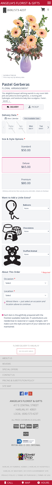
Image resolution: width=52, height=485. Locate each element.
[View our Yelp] (30, 394)
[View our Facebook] (22, 394)
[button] (45, 10)
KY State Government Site (36, 471)
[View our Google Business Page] (26, 394)
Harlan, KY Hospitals (39, 467)
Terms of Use (44, 475)
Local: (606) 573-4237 (26, 413)
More (5, 101)
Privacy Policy (8, 475)
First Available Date (31, 118)
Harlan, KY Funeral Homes (14, 467)
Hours (44, 482)
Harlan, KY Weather (12, 471)
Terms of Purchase (27, 475)
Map (27, 482)
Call (9, 482)
